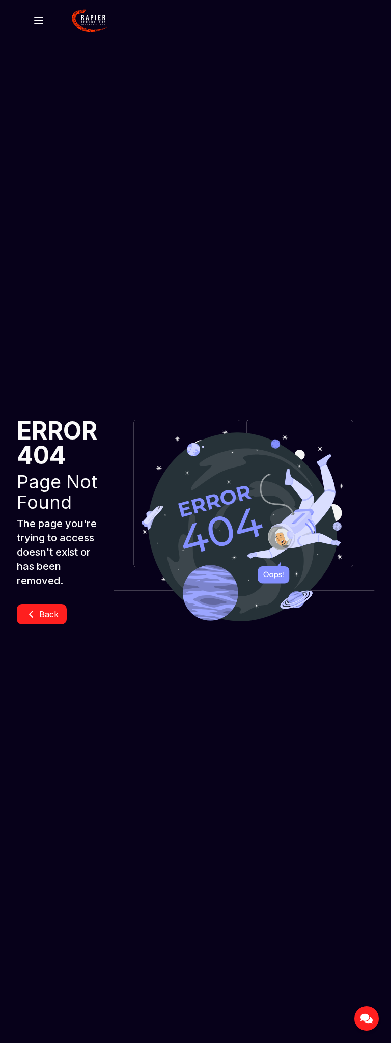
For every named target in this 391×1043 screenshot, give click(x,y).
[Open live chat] (366, 1018)
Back (49, 614)
